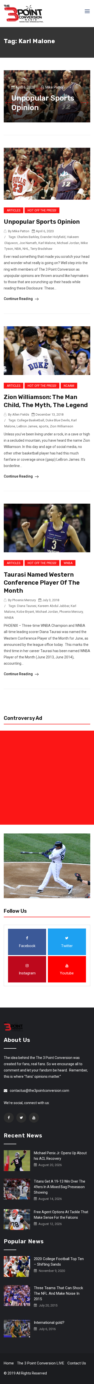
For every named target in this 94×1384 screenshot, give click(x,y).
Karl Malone (46, 243)
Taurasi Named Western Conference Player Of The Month (42, 582)
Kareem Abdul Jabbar (53, 606)
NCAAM (69, 386)
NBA (18, 249)
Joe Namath (28, 243)
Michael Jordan (68, 243)
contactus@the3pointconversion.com (39, 1091)
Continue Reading (19, 299)
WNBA (68, 563)
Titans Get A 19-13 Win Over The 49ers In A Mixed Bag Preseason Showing (59, 1186)
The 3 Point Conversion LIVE (40, 1363)
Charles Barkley (28, 237)
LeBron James (27, 426)
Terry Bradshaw (41, 249)
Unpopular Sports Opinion (42, 221)
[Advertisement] (47, 778)
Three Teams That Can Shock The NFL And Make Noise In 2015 (58, 1293)
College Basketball (30, 420)
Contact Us (76, 1363)
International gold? (49, 1322)
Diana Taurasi (26, 606)
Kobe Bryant (25, 611)
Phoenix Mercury (71, 611)
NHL (26, 249)
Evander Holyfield (52, 237)
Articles (13, 210)
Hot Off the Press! (42, 210)
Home (9, 1363)
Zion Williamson (61, 426)
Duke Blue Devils (58, 420)
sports (43, 426)
